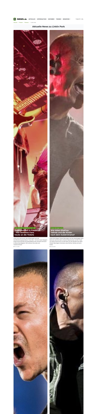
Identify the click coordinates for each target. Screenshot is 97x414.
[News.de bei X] (81, 19)
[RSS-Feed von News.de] (82, 19)
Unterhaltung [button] (42, 19)
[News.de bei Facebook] (79, 19)
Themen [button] (58, 19)
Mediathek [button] (66, 19)
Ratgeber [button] (51, 19)
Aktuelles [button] (32, 19)
